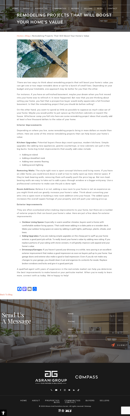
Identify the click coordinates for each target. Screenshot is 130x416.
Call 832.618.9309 (51, 390)
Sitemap (87, 406)
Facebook (60, 390)
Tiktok (78, 390)
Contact (113, 8)
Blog (100, 8)
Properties (41, 8)
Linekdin (74, 390)
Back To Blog (6, 294)
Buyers (75, 8)
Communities (59, 8)
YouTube (69, 390)
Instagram (65, 390)
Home (15, 8)
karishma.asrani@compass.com (56, 390)
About (26, 8)
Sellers (88, 8)
